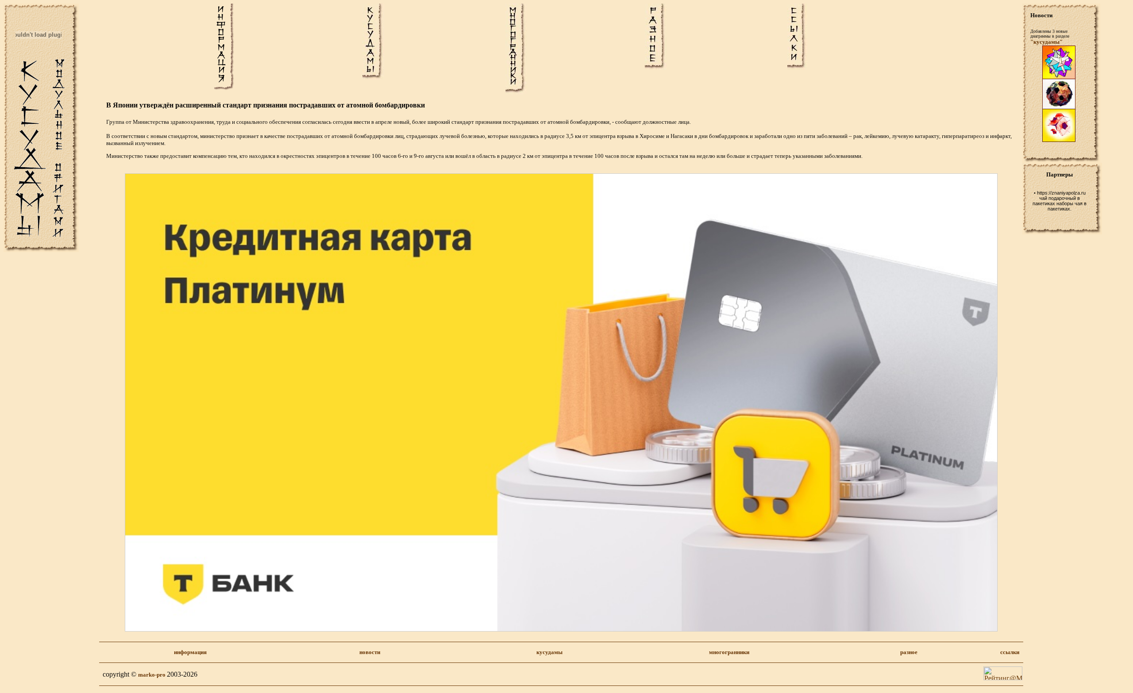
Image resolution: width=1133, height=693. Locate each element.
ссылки (1009, 652)
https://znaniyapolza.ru (1061, 192)
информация (190, 652)
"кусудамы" (1046, 41)
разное (908, 652)
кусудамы (549, 652)
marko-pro (152, 674)
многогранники (729, 652)
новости (369, 652)
